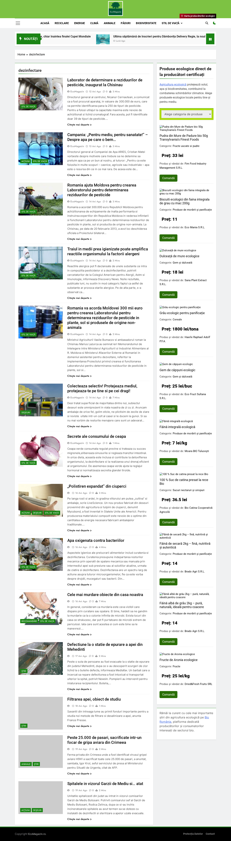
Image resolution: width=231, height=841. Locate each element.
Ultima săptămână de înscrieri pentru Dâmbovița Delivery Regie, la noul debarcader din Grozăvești (153, 36)
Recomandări (29, 621)
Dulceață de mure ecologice (179, 256)
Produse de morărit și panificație (192, 209)
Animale (109, 23)
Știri (23, 671)
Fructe (176, 666)
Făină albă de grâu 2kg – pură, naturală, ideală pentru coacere (182, 605)
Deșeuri (25, 412)
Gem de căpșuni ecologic (177, 370)
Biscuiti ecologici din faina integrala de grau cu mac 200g (185, 201)
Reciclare (62, 23)
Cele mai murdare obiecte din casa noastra (105, 594)
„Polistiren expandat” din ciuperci (96, 486)
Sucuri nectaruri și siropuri (188, 490)
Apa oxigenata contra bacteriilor (95, 540)
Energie (79, 23)
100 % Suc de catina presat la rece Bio (184, 481)
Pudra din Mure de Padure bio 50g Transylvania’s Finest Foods (184, 137)
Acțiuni (25, 161)
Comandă (168, 178)
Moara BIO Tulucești (197, 451)
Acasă (44, 23)
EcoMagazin (77, 91)
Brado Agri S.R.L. (195, 571)
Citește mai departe (78, 124)
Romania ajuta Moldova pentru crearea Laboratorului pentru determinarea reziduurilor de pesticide (101, 190)
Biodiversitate (146, 23)
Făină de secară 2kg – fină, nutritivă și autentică (185, 545)
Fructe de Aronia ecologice (179, 660)
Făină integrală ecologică (177, 427)
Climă (94, 23)
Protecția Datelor (193, 833)
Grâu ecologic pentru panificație (182, 313)
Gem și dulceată (182, 262)
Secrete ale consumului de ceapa (96, 436)
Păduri (125, 23)
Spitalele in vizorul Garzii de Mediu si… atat (105, 783)
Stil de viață (170, 23)
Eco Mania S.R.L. (195, 227)
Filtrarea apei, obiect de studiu (94, 699)
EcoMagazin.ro (37, 833)
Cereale (177, 319)
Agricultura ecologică (173, 84)
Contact (210, 833)
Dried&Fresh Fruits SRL (198, 684)
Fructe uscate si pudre (186, 146)
